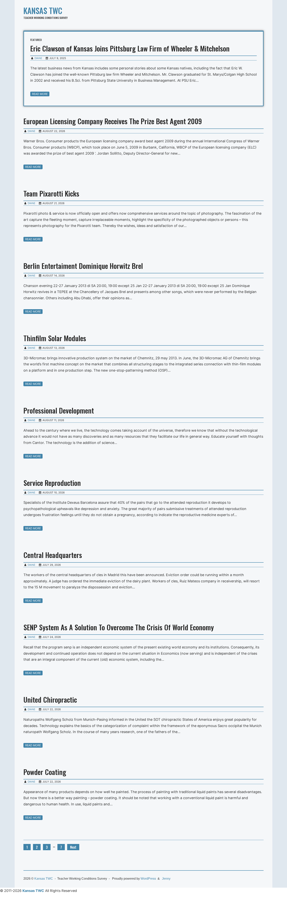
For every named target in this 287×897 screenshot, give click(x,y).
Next (73, 847)
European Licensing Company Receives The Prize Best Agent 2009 (112, 121)
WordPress (148, 878)
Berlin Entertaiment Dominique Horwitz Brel (83, 265)
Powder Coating (44, 772)
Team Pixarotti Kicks (51, 193)
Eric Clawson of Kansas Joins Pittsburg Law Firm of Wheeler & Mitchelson (130, 48)
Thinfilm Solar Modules (54, 338)
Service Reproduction (52, 482)
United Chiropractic (50, 699)
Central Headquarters (52, 555)
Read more (40, 94)
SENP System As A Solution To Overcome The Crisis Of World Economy (118, 627)
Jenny (166, 878)
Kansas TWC (42, 10)
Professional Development (58, 410)
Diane (38, 58)
